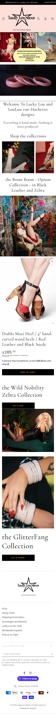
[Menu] (3, 19)
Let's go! (18, 406)
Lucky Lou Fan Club (12, 626)
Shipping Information (13, 617)
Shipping (5, 355)
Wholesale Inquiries (12, 630)
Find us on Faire (10, 634)
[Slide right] (52, 323)
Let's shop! (18, 558)
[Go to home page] (21, 18)
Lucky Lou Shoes (24, 705)
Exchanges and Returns (14, 621)
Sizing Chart (8, 612)
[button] (38, 19)
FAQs (4, 608)
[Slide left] (45, 323)
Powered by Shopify (28, 708)
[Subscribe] (52, 654)
